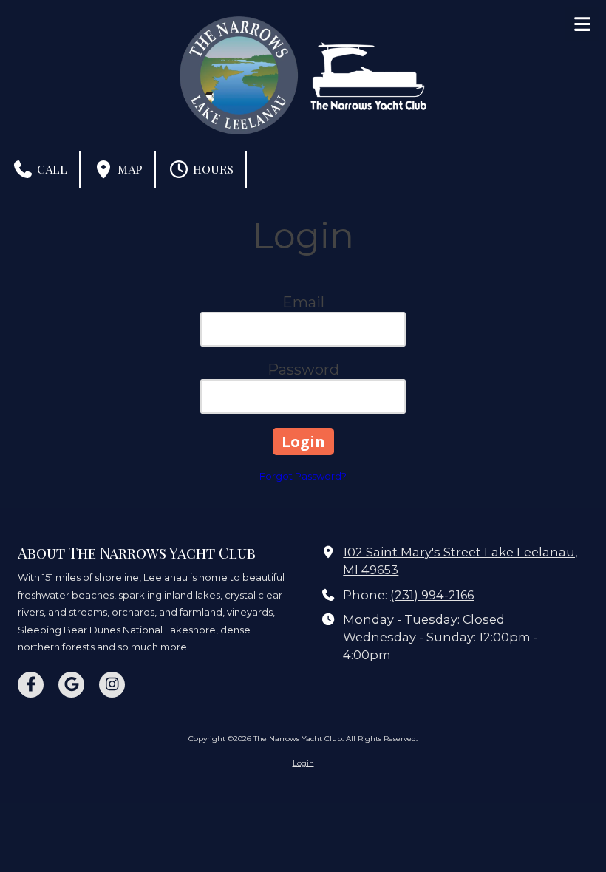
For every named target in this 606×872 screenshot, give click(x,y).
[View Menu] (582, 24)
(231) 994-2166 (432, 594)
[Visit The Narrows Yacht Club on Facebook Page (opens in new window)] (31, 685)
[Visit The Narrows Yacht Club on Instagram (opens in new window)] (112, 685)
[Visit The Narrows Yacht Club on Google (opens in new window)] (71, 685)
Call (50, 169)
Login (303, 763)
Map (129, 169)
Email (303, 302)
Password (303, 369)
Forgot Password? (303, 476)
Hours (212, 169)
